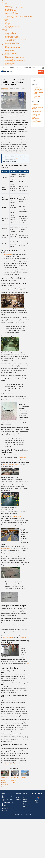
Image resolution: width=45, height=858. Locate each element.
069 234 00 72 (40, 72)
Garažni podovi (37, 88)
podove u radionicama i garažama (11, 464)
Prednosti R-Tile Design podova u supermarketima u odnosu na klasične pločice (37, 110)
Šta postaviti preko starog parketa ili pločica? (36, 116)
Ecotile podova (23, 457)
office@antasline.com (18, 158)
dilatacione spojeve (5, 548)
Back (3, 0)
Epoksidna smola (8, 254)
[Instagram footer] (35, 793)
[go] (41, 81)
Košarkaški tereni (38, 90)
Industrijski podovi (4, 89)
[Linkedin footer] (38, 793)
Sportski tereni (37, 95)
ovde (16, 762)
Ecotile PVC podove (16, 516)
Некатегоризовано (38, 97)
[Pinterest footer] (41, 793)
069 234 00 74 (22, 637)
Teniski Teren (37, 96)
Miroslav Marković (5, 88)
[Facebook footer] (32, 793)
